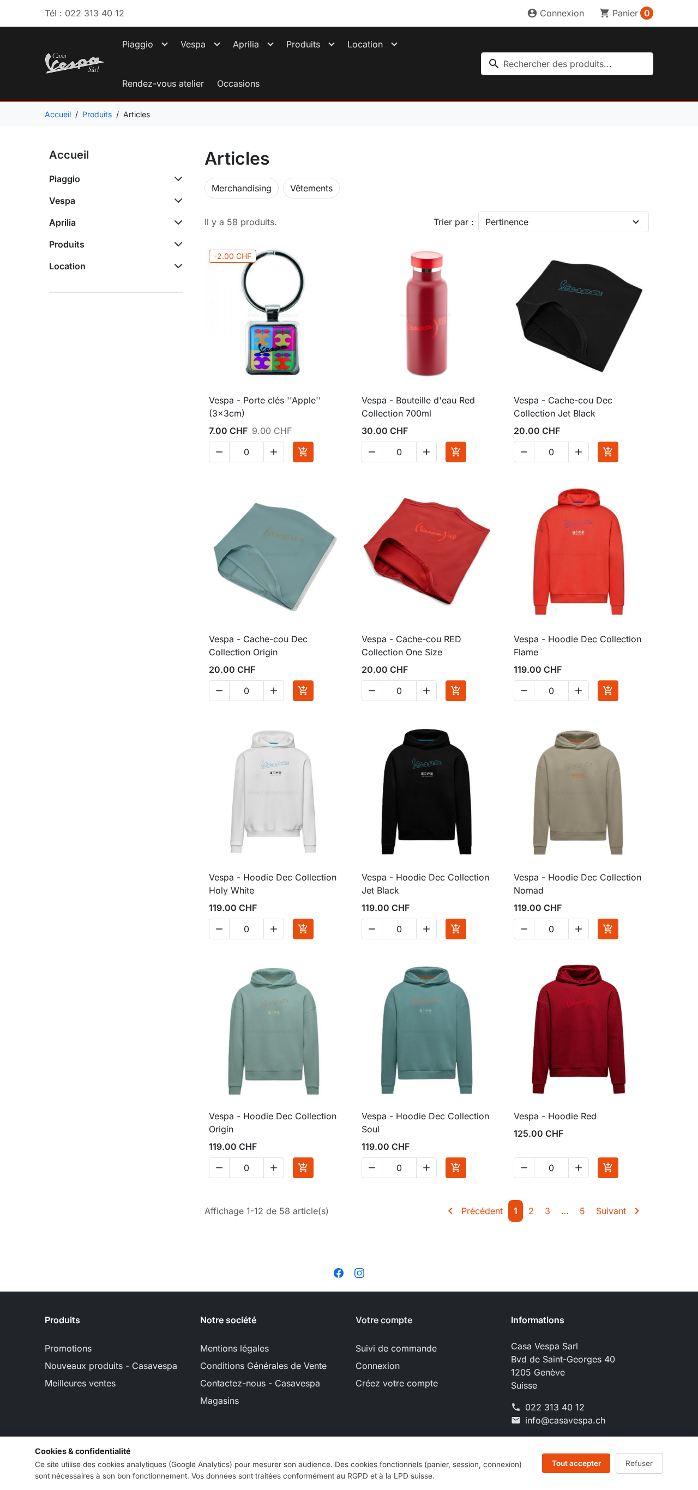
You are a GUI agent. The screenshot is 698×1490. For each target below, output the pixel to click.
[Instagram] (359, 1272)
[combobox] (567, 63)
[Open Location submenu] (394, 44)
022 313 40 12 (555, 1407)
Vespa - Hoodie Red (555, 1116)
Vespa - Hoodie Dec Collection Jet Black (425, 884)
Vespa (193, 44)
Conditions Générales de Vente (263, 1365)
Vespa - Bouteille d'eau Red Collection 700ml (418, 407)
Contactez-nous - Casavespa (260, 1383)
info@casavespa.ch (565, 1420)
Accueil (69, 154)
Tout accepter (576, 1463)
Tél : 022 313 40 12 (84, 13)
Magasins (219, 1400)
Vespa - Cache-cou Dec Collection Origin (258, 645)
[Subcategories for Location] (176, 266)
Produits (303, 44)
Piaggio (137, 44)
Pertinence (506, 221)
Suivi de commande (396, 1348)
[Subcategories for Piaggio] (176, 179)
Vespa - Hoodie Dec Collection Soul (425, 1123)
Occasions (238, 83)
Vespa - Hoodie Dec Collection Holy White (272, 884)
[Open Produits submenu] (331, 44)
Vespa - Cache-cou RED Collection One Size (411, 645)
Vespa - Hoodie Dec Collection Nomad (577, 884)
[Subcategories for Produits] (176, 244)
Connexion (378, 1365)
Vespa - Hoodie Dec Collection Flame (577, 645)
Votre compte (384, 1319)
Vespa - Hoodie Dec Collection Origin (272, 1123)
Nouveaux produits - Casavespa (111, 1365)
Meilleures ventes (80, 1383)
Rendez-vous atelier (163, 83)
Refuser (639, 1463)
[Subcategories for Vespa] (176, 200)
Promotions (68, 1348)
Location (365, 44)
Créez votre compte (397, 1383)
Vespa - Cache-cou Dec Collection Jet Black (563, 407)
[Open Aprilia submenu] (270, 44)
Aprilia (246, 44)
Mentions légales (234, 1348)
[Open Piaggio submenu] (165, 44)
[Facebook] (338, 1272)
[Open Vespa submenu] (217, 44)
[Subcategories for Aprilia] (176, 222)
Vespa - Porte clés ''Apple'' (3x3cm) (265, 407)
